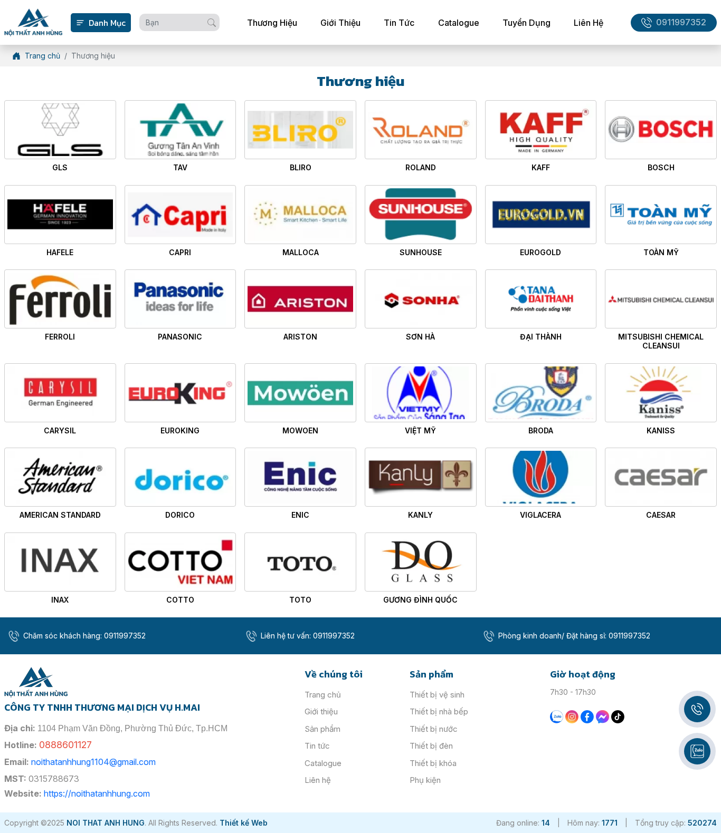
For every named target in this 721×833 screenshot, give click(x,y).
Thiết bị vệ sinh (437, 695)
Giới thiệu (340, 22)
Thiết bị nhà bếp (439, 711)
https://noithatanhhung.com (97, 793)
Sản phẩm (322, 729)
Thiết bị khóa (433, 763)
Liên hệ (588, 22)
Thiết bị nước (434, 729)
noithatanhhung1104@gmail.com (93, 762)
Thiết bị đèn (431, 746)
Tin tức (399, 22)
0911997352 (681, 22)
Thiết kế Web (244, 822)
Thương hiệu (272, 22)
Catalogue (458, 22)
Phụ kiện (425, 780)
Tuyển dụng (526, 22)
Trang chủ (323, 695)
